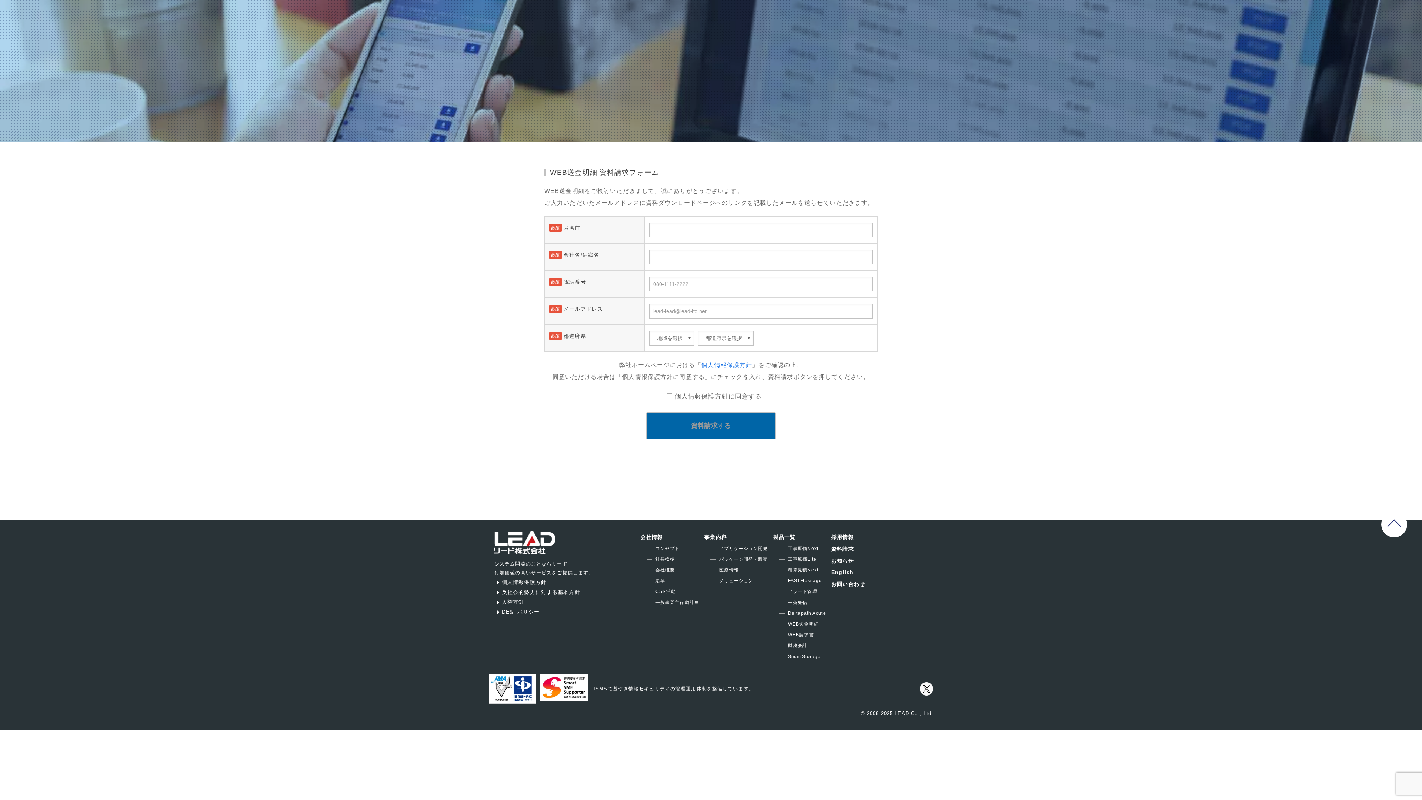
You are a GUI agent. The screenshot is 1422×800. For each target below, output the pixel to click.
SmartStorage (804, 656)
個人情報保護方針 (726, 365)
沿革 (660, 580)
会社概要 (665, 570)
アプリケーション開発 (743, 548)
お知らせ (842, 561)
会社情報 (652, 537)
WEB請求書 (801, 634)
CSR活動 (665, 591)
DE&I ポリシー (521, 612)
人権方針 (513, 602)
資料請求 (842, 549)
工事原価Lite (802, 559)
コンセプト (667, 548)
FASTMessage (805, 580)
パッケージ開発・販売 (743, 559)
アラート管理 (802, 591)
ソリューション (736, 580)
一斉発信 (797, 602)
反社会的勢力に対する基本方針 (541, 592)
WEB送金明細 (803, 624)
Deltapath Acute (807, 613)
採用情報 (842, 537)
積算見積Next (803, 570)
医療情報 (728, 570)
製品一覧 (784, 537)
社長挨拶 (665, 559)
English (842, 572)
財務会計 (797, 645)
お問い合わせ (848, 584)
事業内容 (715, 537)
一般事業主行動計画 (677, 602)
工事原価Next (803, 548)
